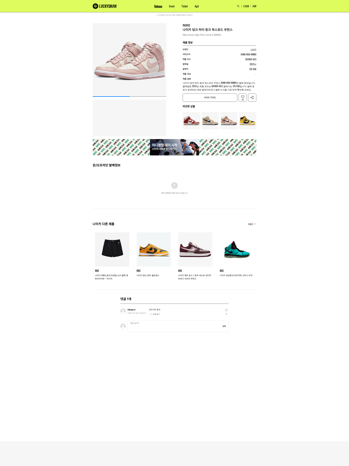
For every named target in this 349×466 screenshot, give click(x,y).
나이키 (253, 49)
